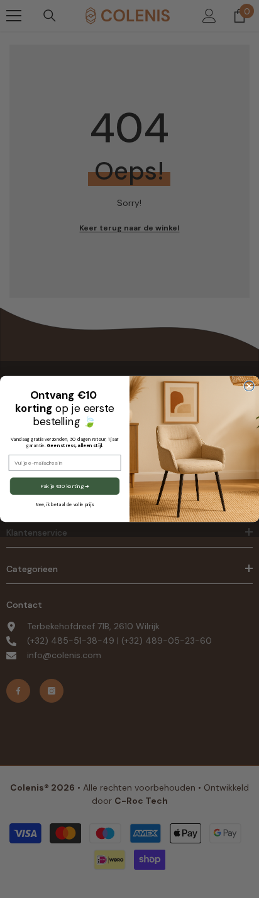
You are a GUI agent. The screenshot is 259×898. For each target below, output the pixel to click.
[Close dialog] (249, 386)
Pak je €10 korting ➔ (64, 485)
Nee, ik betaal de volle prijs (65, 505)
